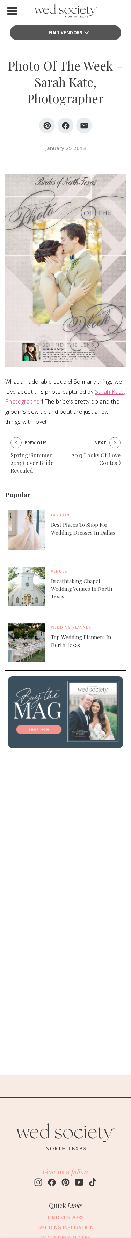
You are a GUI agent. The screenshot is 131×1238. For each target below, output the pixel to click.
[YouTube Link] (79, 1183)
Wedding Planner (71, 627)
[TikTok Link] (93, 1183)
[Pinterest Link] (65, 1183)
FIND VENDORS (65, 33)
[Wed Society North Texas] (66, 12)
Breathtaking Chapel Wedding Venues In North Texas (81, 588)
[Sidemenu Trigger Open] (12, 11)
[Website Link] (65, 1153)
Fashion (60, 515)
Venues (59, 571)
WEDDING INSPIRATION (65, 1227)
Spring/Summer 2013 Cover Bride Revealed (31, 462)
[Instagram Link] (38, 1183)
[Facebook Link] (52, 1183)
